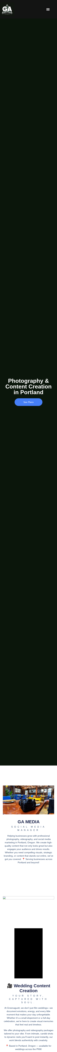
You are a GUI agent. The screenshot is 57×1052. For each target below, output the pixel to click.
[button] (48, 9)
